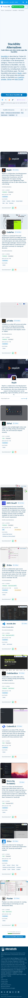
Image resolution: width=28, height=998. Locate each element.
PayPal (9, 976)
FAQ (2, 978)
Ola (11, 958)
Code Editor (5, 196)
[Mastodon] (7, 992)
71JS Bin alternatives (6, 580)
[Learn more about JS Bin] (4, 565)
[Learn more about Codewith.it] (4, 726)
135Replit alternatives (6, 186)
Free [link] (22, 113)
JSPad (9, 79)
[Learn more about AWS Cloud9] (4, 503)
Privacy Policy (4, 981)
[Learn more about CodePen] (4, 232)
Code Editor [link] (11, 115)
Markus (16, 958)
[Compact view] (23, 110)
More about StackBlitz (13, 95)
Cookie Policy (4, 983)
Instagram (8, 972)
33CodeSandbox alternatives (8, 683)
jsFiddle (3, 79)
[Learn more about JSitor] (4, 841)
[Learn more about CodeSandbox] (4, 673)
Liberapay (3, 976)
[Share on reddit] (9, 99)
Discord (19, 969)
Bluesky (21, 971)
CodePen (21, 77)
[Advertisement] (14, 26)
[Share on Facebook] (2, 99)
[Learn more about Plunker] (4, 898)
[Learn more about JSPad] (4, 424)
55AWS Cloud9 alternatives (8, 519)
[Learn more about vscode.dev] (4, 624)
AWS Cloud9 (19, 79)
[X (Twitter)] (4, 992)
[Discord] (1, 992)
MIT (15, 585)
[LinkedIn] (18, 992)
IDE (3, 529)
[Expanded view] (21, 110)
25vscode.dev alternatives (7, 629)
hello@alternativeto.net (7, 969)
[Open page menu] (26, 2)
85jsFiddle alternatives (7, 334)
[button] (15, 170)
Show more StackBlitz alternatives (14, 936)
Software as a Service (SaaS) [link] (13, 113)
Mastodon (15, 971)
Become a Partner (5, 986)
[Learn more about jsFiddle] (4, 321)
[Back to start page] (2, 2)
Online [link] (2, 113)
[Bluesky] (10, 992)
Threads (3, 972)
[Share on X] (5, 99)
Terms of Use (4, 979)
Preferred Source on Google (8, 988)
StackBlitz (4, 56)
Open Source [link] (4, 115)
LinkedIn (15, 972)
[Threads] (13, 992)
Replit (20, 73)
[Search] (23, 2)
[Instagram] (15, 992)
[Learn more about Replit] (4, 170)
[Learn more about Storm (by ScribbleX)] (4, 781)
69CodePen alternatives (7, 250)
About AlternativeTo (6, 984)
